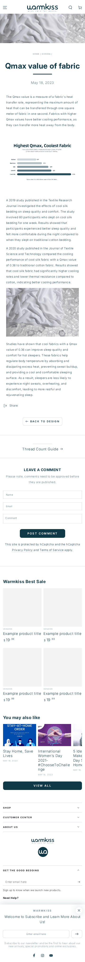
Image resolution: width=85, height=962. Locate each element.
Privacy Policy (22, 550)
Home (36, 54)
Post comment (42, 533)
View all (42, 785)
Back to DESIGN (45, 421)
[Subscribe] (80, 882)
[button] (70, 7)
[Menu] (5, 7)
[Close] (79, 910)
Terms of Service (52, 550)
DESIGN (46, 54)
